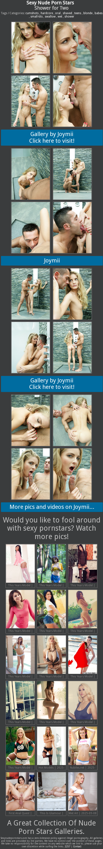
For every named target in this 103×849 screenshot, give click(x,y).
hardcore (47, 13)
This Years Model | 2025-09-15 (51, 677)
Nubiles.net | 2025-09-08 (82, 768)
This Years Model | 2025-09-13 (20, 722)
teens (77, 13)
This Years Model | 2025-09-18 (51, 631)
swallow (50, 16)
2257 (67, 846)
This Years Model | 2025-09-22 (20, 586)
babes (99, 13)
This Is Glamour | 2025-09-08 (51, 814)
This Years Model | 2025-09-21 (51, 586)
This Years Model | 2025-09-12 (51, 722)
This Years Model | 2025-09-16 (20, 677)
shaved (67, 13)
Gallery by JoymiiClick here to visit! (51, 137)
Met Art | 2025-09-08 (83, 813)
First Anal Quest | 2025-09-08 (20, 814)
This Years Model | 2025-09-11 (82, 722)
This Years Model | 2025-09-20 (82, 586)
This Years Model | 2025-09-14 (82, 677)
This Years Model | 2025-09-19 (20, 631)
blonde (87, 13)
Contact (77, 846)
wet (60, 16)
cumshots (32, 13)
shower (69, 16)
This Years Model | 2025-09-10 (20, 768)
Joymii (52, 260)
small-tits (36, 16)
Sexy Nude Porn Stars (50, 2)
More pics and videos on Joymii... (52, 507)
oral (58, 13)
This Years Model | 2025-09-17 (82, 631)
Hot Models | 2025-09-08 (51, 768)
